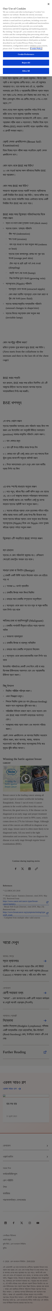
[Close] (48, 4)
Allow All (26, 71)
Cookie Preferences (26, 54)
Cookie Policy (36, 48)
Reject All (26, 63)
